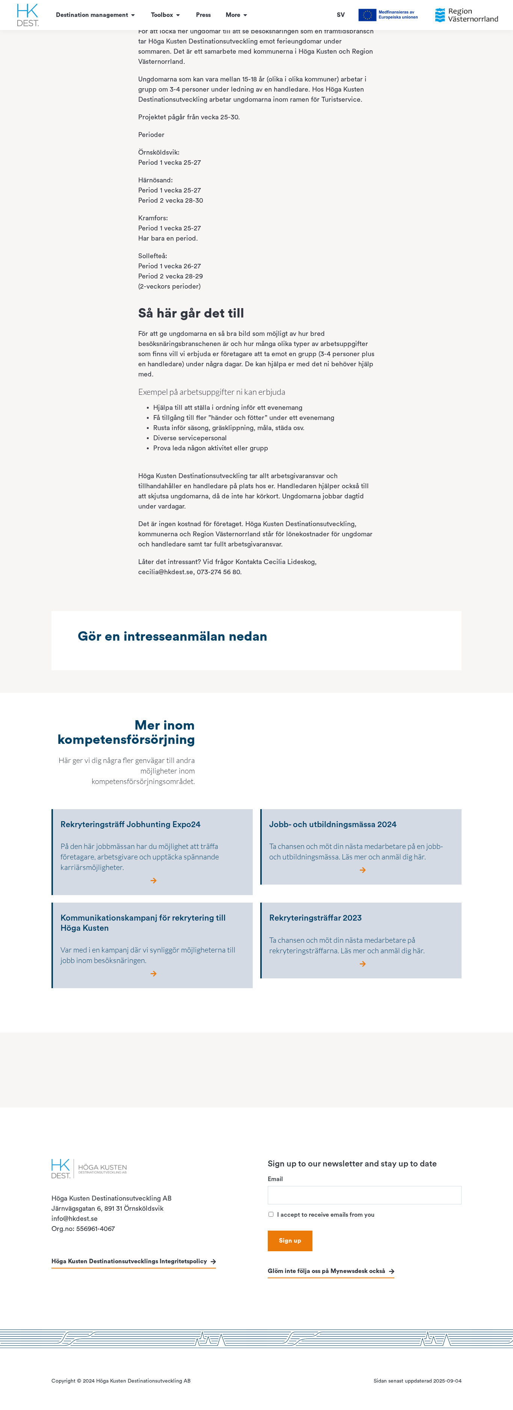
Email (275, 1179)
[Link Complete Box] (152, 852)
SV (341, 15)
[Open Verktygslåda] (178, 15)
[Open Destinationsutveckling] (133, 15)
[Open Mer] (245, 15)
